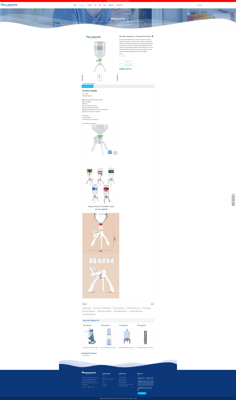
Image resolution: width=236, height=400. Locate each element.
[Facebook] (82, 387)
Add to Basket (127, 65)
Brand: (91, 83)
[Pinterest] (93, 387)
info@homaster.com (122, 379)
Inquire (127, 61)
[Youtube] (89, 387)
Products (104, 377)
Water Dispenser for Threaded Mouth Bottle (102, 308)
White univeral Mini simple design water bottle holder (109, 347)
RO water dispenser (147, 308)
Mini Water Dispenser (87, 308)
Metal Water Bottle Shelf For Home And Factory (90, 347)
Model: (84, 83)
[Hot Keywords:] (159, 5)
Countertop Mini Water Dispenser (136, 311)
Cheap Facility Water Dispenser (89, 314)
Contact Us (104, 386)
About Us (104, 384)
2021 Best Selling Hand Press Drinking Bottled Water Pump (145, 347)
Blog (103, 382)
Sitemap (135, 398)
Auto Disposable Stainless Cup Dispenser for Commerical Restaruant (127, 347)
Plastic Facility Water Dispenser (89, 311)
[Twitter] (86, 387)
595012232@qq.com (123, 382)
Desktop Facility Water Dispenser (120, 311)
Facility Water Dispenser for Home (133, 308)
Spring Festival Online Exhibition (122, 0)
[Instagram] (91, 387)
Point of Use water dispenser (118, 308)
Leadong (130, 398)
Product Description (87, 86)
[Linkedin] (84, 387)
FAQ (103, 380)
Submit (142, 393)
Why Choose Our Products (108, 379)
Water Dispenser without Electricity (104, 311)
